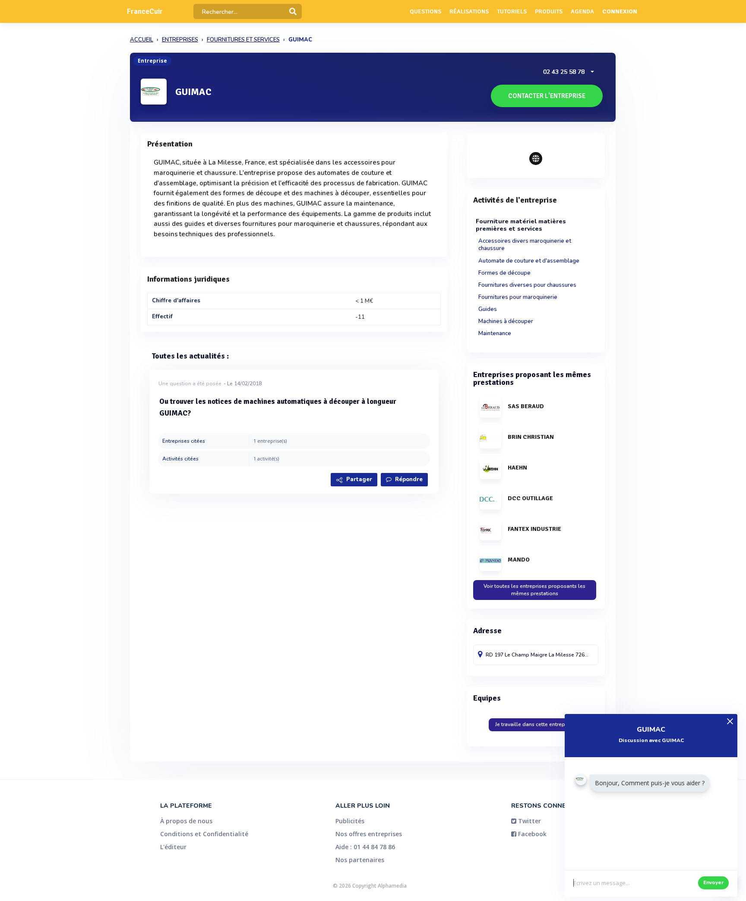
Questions (425, 11)
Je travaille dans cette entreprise (534, 724)
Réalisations (469, 11)
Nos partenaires (359, 860)
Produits (549, 11)
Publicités (349, 821)
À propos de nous (186, 821)
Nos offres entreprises (368, 834)
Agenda (582, 11)
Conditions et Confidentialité (204, 834)
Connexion (619, 11)
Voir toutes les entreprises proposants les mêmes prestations (534, 590)
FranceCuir (145, 11)
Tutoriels (512, 11)
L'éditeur (173, 847)
